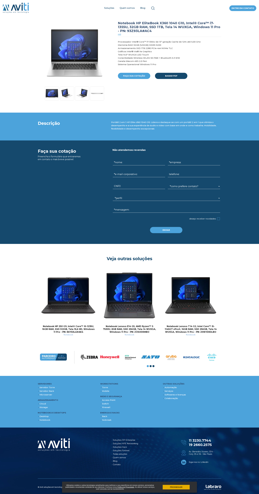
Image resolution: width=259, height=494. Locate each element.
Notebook (45, 420)
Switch (105, 403)
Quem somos (127, 8)
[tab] (148, 366)
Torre (105, 387)
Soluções (109, 8)
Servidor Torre (47, 387)
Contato (117, 464)
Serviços (169, 391)
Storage (44, 407)
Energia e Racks (110, 412)
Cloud (43, 403)
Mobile (105, 391)
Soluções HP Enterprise (124, 440)
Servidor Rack (47, 391)
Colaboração (171, 398)
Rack (104, 416)
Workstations (109, 383)
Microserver (46, 394)
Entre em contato (243, 8)
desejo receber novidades (202, 218)
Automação (171, 387)
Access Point (108, 400)
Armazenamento (48, 400)
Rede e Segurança (111, 396)
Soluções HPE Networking (125, 443)
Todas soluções (120, 454)
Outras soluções (173, 383)
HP (119, 34)
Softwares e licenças (175, 394)
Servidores (45, 383)
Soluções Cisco (120, 447)
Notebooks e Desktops (52, 412)
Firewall (106, 407)
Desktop (44, 416)
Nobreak (106, 420)
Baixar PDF (171, 76)
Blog (142, 8)
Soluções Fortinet (121, 450)
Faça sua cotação (134, 76)
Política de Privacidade (125, 487)
